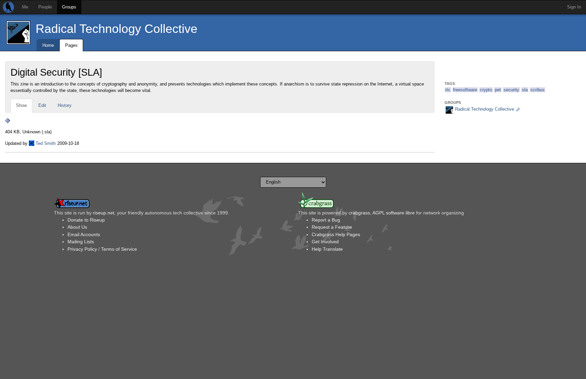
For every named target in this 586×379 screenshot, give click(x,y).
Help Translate (327, 249)
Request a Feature (332, 227)
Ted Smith (46, 143)
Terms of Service (119, 249)
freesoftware (465, 89)
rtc (447, 89)
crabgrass (359, 212)
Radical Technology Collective (116, 29)
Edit (42, 105)
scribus (537, 89)
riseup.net (103, 212)
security (511, 89)
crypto (486, 89)
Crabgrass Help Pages (336, 234)
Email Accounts (83, 234)
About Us (77, 227)
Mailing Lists (80, 241)
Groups (69, 7)
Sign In (574, 7)
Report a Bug (326, 220)
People (45, 7)
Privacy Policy (82, 249)
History (65, 105)
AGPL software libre (393, 212)
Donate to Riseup (86, 220)
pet (498, 89)
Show (21, 105)
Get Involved (325, 241)
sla (525, 89)
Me (25, 7)
